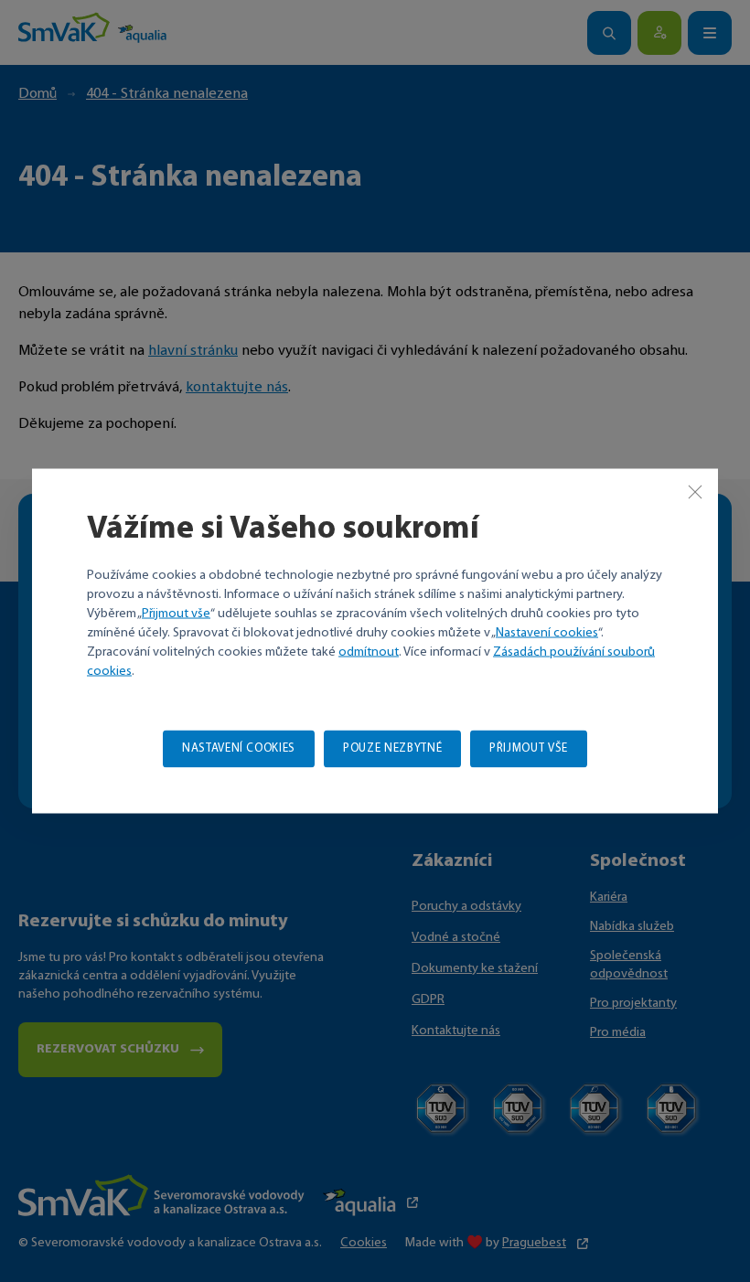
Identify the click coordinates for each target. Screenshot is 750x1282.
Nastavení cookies (547, 633)
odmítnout (368, 652)
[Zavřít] (695, 492)
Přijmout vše (176, 614)
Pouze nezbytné (392, 748)
